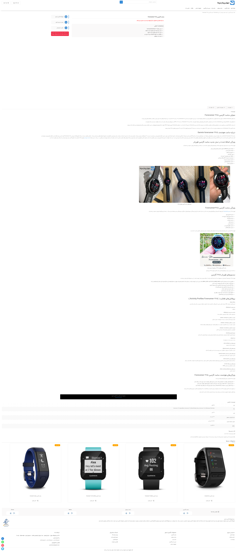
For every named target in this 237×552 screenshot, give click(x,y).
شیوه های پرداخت (114, 537)
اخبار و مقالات (232, 537)
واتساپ (2, 542)
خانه (234, 12)
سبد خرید (5, 3)
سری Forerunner (217, 12)
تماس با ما (187, 8)
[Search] (121, 2)
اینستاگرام (2, 545)
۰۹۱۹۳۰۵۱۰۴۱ (43, 540)
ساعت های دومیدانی (223, 12)
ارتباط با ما (233, 539)
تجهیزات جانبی (173, 544)
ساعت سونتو (173, 537)
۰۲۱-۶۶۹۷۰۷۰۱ (49, 540)
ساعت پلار (174, 539)
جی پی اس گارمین (172, 542)
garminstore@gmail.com (54, 545)
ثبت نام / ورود (16, 3)
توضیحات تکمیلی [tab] (220, 107)
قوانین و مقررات (115, 542)
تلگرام (2, 548)
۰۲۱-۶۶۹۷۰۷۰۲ (56, 540)
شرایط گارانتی (115, 539)
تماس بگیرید (208, 500)
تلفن (2, 538)
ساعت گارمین (227, 8)
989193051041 (119, 397)
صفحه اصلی (233, 8)
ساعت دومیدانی (87, 138)
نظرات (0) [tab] (211, 107)
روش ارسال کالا (115, 535)
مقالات (192, 8)
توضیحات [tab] (230, 107)
